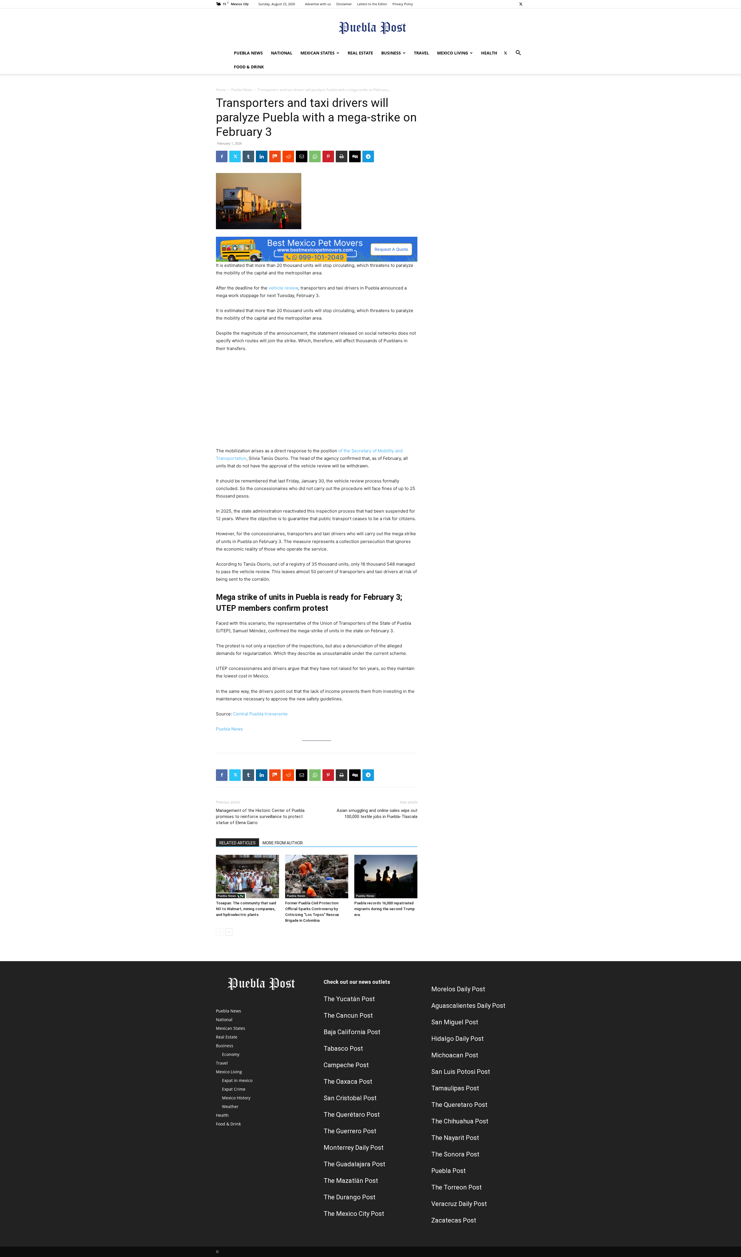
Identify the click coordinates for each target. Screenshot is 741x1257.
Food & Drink (249, 67)
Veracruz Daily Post (459, 1203)
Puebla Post (448, 1170)
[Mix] (275, 156)
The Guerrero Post (350, 1131)
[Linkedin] (261, 156)
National (281, 53)
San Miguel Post (454, 1022)
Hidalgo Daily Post (457, 1038)
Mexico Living (452, 53)
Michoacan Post (454, 1055)
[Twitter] (520, 4)
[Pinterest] (328, 156)
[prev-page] (219, 932)
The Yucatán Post (349, 999)
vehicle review (283, 288)
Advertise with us (318, 4)
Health (489, 53)
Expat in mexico (237, 1080)
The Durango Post (349, 1197)
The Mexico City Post (354, 1213)
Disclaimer (344, 4)
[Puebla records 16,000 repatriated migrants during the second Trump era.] (385, 876)
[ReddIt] (288, 156)
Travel (421, 53)
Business (391, 53)
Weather (230, 1106)
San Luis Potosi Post (460, 1071)
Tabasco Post (343, 1048)
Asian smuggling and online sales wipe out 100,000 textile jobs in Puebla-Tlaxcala (377, 813)
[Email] (301, 156)
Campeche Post (346, 1065)
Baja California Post (352, 1032)
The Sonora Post (455, 1154)
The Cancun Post (348, 1015)
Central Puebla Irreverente (260, 714)
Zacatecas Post (453, 1220)
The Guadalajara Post (354, 1164)
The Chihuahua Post (459, 1121)
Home (221, 89)
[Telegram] (368, 156)
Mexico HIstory (236, 1098)
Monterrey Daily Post (354, 1147)
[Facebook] (222, 156)
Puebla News (248, 53)
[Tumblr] (248, 156)
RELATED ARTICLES (237, 843)
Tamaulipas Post (455, 1088)
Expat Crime (233, 1089)
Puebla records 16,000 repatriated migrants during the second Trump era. (384, 909)
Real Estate (360, 53)
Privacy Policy (402, 4)
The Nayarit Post (455, 1137)
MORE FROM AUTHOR (283, 843)
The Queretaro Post (459, 1104)
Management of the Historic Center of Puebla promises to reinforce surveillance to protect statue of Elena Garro (260, 816)
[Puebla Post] (370, 27)
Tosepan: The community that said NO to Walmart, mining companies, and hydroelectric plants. (246, 909)
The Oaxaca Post (348, 1081)
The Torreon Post (456, 1187)
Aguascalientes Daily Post (468, 1005)
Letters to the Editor (372, 4)
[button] (518, 53)
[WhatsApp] (315, 156)
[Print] (341, 156)
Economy (230, 1054)
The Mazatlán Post (351, 1180)
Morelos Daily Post (458, 989)
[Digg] (355, 156)
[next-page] (228, 932)
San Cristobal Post (350, 1098)
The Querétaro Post (352, 1114)
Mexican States (317, 53)
